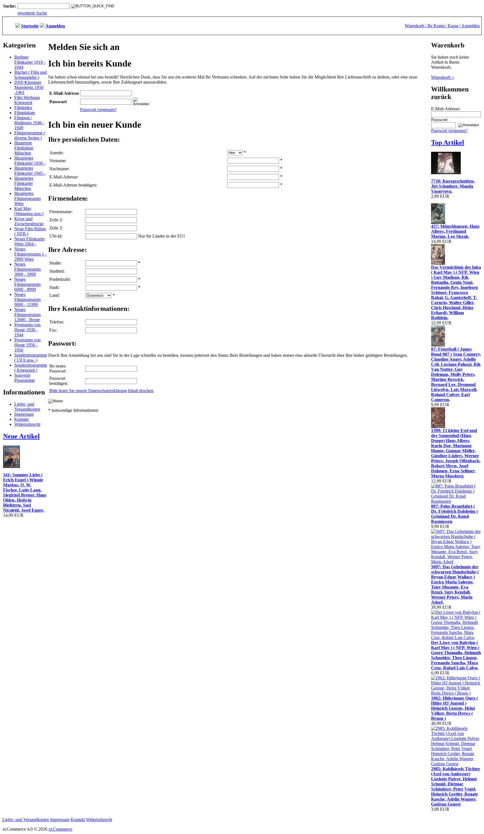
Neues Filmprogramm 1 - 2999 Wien (30, 254)
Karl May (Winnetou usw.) (28, 211)
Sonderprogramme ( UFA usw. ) (30, 357)
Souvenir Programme (24, 378)
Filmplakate (24, 112)
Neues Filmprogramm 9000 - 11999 (27, 299)
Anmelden (470, 25)
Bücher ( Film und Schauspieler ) (30, 75)
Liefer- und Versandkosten (27, 407)
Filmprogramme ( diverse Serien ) (29, 135)
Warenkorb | (416, 25)
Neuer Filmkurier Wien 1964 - (29, 241)
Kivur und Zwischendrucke (29, 221)
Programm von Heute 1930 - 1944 (27, 329)
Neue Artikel (21, 436)
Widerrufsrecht (27, 424)
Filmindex (23, 107)
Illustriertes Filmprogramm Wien (27, 198)
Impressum (24, 414)
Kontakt (21, 419)
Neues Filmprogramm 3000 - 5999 (27, 269)
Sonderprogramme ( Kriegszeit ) (30, 368)
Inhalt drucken (140, 390)
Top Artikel (447, 142)
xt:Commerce (60, 829)
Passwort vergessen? (98, 109)
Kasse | (454, 25)
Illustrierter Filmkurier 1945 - (29, 171)
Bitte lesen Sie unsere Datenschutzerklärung (88, 390)
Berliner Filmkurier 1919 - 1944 (29, 62)
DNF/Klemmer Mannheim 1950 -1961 (28, 87)
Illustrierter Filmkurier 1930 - (29, 161)
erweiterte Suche (32, 13)
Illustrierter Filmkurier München (23, 183)
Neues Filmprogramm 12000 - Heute (27, 314)
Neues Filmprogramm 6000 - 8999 (27, 284)
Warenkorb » (442, 77)
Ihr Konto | (437, 25)
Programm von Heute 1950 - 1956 (27, 344)
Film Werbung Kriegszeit (27, 100)
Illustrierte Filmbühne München (23, 148)
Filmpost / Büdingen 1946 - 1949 (29, 122)
